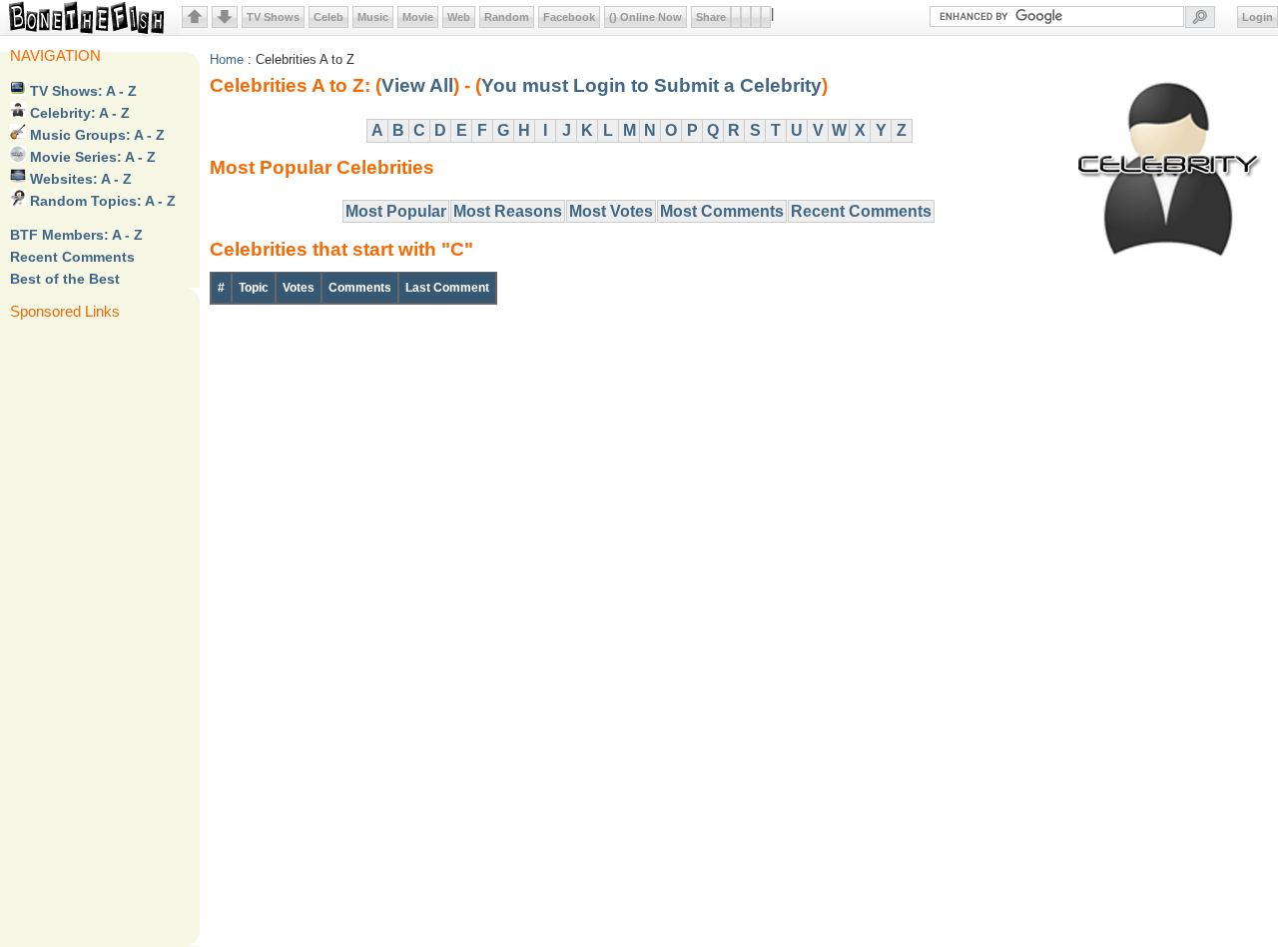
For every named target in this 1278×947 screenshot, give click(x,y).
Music (372, 17)
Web (458, 17)
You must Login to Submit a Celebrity (651, 85)
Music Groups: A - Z (95, 135)
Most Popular (395, 211)
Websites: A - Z (79, 179)
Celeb (328, 17)
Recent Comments (72, 257)
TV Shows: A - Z (81, 91)
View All (417, 85)
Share (711, 17)
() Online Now (645, 17)
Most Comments (722, 211)
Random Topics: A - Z (101, 201)
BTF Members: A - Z (76, 235)
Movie (417, 17)
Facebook (569, 17)
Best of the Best (65, 279)
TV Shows (273, 17)
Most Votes (611, 211)
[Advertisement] (90, 631)
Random (506, 17)
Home (227, 59)
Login (1257, 17)
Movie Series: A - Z (91, 157)
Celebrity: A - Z (78, 113)
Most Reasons (507, 211)
